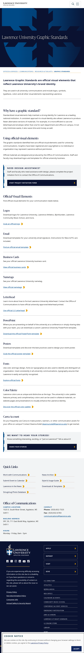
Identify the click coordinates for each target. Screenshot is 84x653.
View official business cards (14, 267)
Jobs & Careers (50, 615)
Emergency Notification (54, 610)
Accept (76, 649)
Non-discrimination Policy (16, 596)
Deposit (49, 556)
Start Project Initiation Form (23, 183)
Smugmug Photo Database (14, 492)
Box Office (48, 593)
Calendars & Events (52, 598)
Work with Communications (15, 475)
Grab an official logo (11, 224)
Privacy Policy (11, 592)
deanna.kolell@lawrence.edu (55, 424)
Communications (26, 71)
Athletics (48, 585)
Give (48, 571)
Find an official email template (15, 247)
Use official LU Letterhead (14, 310)
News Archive (47, 475)
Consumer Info (12, 599)
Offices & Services (10, 71)
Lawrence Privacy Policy (39, 643)
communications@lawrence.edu (57, 516)
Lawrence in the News (12, 486)
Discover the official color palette (17, 406)
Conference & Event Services (56, 606)
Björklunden (49, 589)
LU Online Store (50, 623)
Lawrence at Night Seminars (55, 619)
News (46, 632)
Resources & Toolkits (43, 71)
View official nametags (12, 287)
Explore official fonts (11, 380)
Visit (48, 564)
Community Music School (54, 602)
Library (47, 627)
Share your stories (18, 447)
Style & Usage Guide (50, 480)
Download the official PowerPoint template (21, 333)
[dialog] (43, 643)
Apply (48, 548)
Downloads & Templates (52, 486)
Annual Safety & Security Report (18, 603)
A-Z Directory (49, 581)
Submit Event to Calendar (13, 480)
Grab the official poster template (16, 353)
